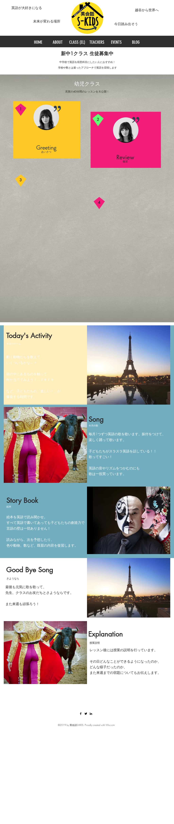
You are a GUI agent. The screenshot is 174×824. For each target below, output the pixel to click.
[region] (46, 130)
